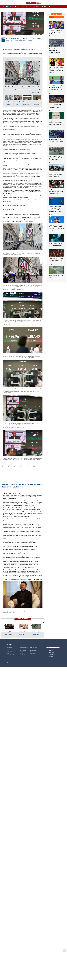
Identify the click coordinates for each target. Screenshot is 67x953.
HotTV (38, 6)
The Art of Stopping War (12, 654)
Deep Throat (9, 648)
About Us (51, 658)
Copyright (51, 650)
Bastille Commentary (23, 647)
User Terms (51, 652)
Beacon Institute (22, 650)
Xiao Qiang (32, 653)
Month (61, 17)
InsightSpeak (33, 650)
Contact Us (51, 656)
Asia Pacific (44, 6)
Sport (30, 6)
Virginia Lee (21, 651)
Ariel (7, 650)
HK (34, 6)
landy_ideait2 (22, 654)
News (7, 6)
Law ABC (32, 651)
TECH (21, 6)
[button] (38, 92)
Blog (50, 6)
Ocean (8, 653)
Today (51, 17)
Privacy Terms (52, 654)
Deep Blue (21, 648)
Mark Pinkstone (33, 647)
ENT (26, 6)
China (11, 6)
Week (56, 17)
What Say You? (10, 647)
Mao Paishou (33, 648)
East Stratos (21, 653)
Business (16, 6)
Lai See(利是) (9, 651)
